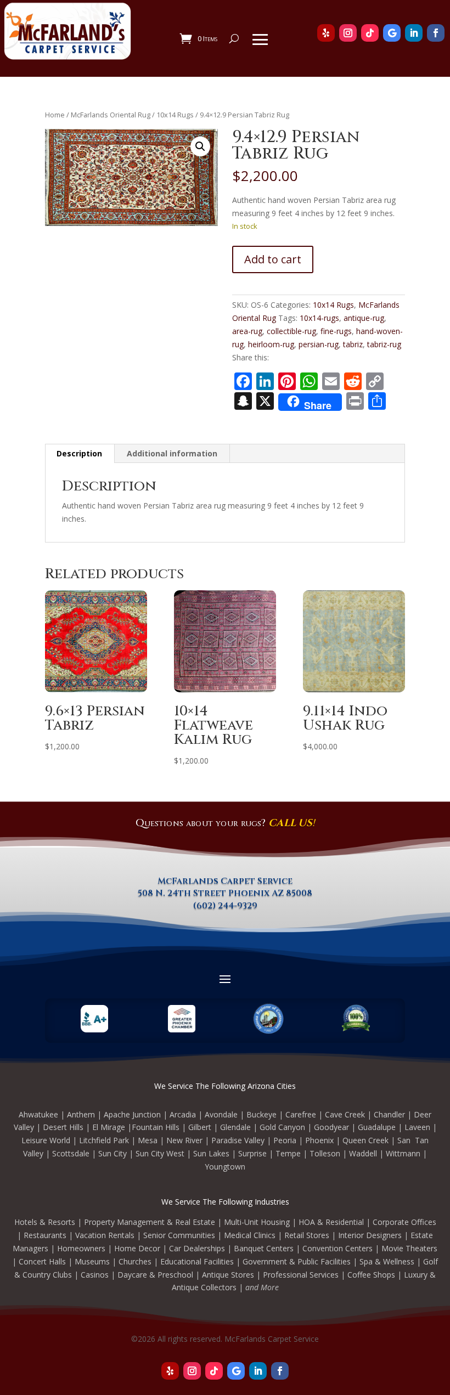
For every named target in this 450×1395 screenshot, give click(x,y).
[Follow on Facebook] (280, 1371)
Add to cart (272, 259)
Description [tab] (79, 453)
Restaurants (45, 1235)
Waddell (363, 1153)
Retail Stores (306, 1235)
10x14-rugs (319, 318)
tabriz (353, 344)
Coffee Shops (371, 1274)
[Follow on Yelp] (170, 1371)
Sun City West (160, 1153)
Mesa (148, 1140)
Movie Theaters (409, 1248)
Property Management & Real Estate (149, 1222)
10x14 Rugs (175, 115)
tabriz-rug (384, 344)
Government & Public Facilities (297, 1261)
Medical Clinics (249, 1235)
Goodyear (331, 1127)
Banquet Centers (264, 1248)
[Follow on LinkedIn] (258, 1371)
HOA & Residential (331, 1222)
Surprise (252, 1153)
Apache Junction (132, 1114)
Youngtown (225, 1166)
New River (184, 1140)
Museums (92, 1261)
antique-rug (364, 318)
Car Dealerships (197, 1248)
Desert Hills (63, 1127)
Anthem (81, 1114)
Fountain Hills (155, 1127)
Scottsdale (70, 1153)
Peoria (284, 1140)
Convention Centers (337, 1248)
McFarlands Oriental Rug (110, 115)
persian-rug (319, 344)
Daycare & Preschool (155, 1274)
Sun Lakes (211, 1153)
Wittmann (403, 1153)
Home (55, 115)
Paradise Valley (238, 1140)
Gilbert (199, 1127)
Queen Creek (365, 1140)
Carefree (300, 1114)
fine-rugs (336, 331)
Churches (135, 1261)
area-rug (247, 331)
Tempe (288, 1153)
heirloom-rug (271, 344)
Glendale (235, 1127)
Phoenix (319, 1140)
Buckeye (261, 1114)
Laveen (417, 1127)
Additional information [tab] (172, 453)
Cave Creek (345, 1114)
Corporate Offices (404, 1222)
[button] (200, 146)
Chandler (389, 1114)
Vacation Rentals (104, 1235)
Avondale (221, 1114)
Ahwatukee (38, 1114)
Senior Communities (179, 1235)
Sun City (112, 1153)
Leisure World (45, 1140)
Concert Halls (42, 1261)
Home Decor (137, 1248)
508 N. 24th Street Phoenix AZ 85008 (225, 893)
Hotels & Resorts (44, 1222)
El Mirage (108, 1127)
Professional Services (301, 1274)
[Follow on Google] (236, 1371)
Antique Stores (228, 1274)
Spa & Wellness (386, 1261)
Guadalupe (377, 1127)
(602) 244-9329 (225, 906)
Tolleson (325, 1153)
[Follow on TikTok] (214, 1371)
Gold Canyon (282, 1127)
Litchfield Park (104, 1140)
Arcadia (183, 1114)
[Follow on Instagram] (192, 1371)
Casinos (95, 1274)
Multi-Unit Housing (257, 1222)
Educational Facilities (197, 1261)
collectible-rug (291, 331)
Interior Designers (370, 1235)
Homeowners (81, 1248)
